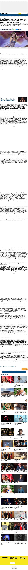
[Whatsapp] (13, 29)
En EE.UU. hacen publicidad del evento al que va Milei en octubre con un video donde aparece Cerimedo (20, 437)
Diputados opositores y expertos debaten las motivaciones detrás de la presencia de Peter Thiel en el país (20, 471)
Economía (4, 15)
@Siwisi (2, 400)
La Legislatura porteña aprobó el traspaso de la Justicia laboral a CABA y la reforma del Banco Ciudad (7, 471)
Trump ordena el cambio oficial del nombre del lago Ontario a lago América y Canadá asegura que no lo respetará (20, 531)
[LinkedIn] (20, 29)
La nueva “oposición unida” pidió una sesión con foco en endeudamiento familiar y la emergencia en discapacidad (20, 448)
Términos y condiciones (14, 568)
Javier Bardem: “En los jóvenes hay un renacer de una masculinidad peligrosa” (20, 493)
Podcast (20, 15)
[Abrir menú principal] (27, 13)
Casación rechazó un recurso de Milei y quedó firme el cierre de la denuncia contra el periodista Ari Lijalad (20, 384)
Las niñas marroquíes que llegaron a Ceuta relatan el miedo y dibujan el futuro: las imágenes (20, 519)
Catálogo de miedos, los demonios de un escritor (20, 460)
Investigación (13, 15)
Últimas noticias (3, 496)
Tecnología (14, 366)
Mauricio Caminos (2, 438)
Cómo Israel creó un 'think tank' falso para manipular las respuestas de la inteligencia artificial (7, 542)
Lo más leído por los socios (4, 374)
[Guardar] (21, 29)
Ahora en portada (3, 426)
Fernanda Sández (2, 50)
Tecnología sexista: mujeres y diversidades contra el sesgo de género (20, 423)
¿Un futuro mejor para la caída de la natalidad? (19, 396)
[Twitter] (18, 29)
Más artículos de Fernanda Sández (5, 399)
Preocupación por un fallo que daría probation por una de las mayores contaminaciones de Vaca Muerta (6, 396)
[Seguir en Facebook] (21, 558)
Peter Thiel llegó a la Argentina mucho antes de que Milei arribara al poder (6, 384)
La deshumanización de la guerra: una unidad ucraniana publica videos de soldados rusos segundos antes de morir (20, 542)
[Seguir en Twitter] (20, 558)
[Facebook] (15, 29)
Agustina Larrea (16, 461)
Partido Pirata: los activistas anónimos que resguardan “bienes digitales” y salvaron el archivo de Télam (7, 423)
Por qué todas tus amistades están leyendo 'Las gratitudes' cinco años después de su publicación (7, 531)
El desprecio (16, 482)
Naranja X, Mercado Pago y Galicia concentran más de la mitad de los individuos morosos (6, 448)
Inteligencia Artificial (10, 366)
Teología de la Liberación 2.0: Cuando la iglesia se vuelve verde (7, 411)
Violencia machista (5, 366)
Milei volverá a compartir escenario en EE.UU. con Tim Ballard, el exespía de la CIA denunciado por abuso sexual (6, 437)
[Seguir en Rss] (25, 558)
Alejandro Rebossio (3, 450)
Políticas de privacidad (14, 567)
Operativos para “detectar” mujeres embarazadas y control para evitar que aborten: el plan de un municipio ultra (20, 411)
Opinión (10, 15)
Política (2, 15)
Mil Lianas (17, 15)
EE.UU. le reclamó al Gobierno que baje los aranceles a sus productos (7, 460)
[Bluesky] (17, 29)
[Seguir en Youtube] (24, 558)
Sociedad (7, 15)
